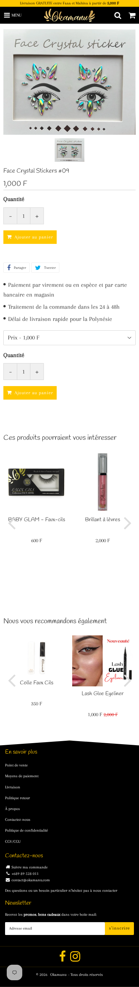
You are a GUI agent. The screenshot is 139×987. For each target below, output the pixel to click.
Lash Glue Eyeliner (102, 693)
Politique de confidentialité (26, 830)
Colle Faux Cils (36, 682)
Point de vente (16, 765)
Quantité (13, 199)
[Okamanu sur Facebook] (62, 959)
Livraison (12, 787)
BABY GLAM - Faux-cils (36, 519)
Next (127, 522)
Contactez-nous (17, 819)
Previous (11, 522)
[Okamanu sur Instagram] (75, 959)
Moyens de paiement (21, 776)
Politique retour (17, 798)
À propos (12, 809)
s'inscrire (119, 928)
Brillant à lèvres (102, 519)
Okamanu (58, 974)
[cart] (132, 15)
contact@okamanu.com (30, 880)
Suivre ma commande (29, 867)
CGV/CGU (13, 841)
